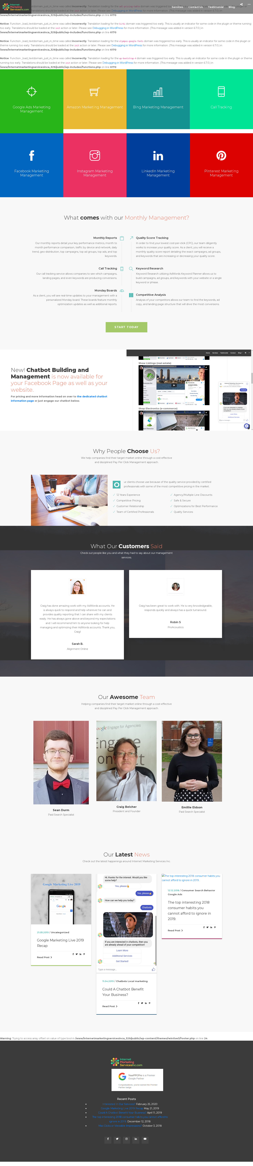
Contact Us (195, 7)
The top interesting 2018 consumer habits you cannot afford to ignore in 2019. (124, 897)
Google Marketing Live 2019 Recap (122, 1095)
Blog (232, 7)
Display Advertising (194, 873)
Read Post (43, 993)
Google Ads (109, 881)
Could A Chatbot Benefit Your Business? (57, 979)
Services (177, 7)
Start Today (126, 327)
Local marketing (72, 968)
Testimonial (216, 7)
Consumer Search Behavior (133, 877)
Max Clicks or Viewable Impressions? (187, 888)
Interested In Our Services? (118, 1091)
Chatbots (56, 968)
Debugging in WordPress (107, 28)
